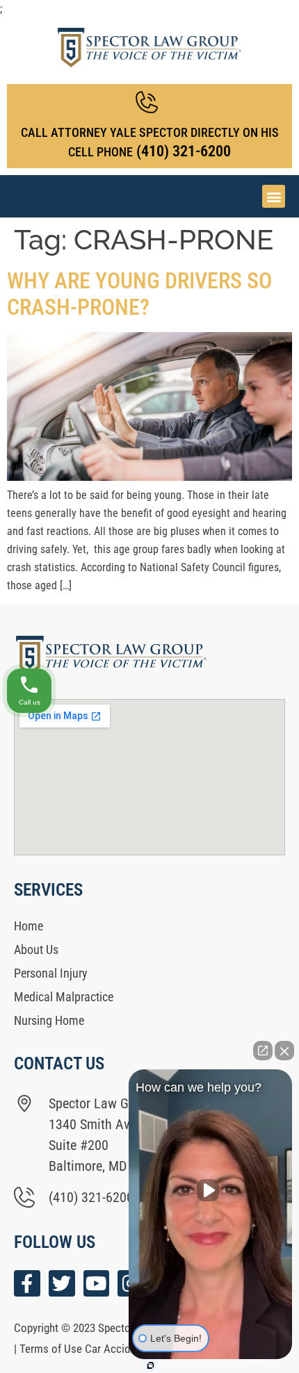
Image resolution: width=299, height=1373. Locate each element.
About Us (36, 949)
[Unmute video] (211, 1190)
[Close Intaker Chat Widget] (284, 1050)
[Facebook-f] (27, 1283)
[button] (273, 196)
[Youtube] (96, 1283)
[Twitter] (62, 1283)
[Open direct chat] (263, 1050)
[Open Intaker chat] (151, 1365)
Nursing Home (49, 1020)
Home (28, 926)
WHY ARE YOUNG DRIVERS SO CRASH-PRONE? (139, 294)
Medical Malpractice (63, 996)
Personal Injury (51, 973)
